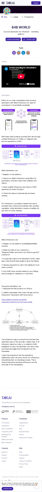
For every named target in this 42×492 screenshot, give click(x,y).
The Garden (5, 423)
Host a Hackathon (7, 429)
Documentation (24, 455)
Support (21, 458)
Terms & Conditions (25, 461)
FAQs (20, 452)
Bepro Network (6, 442)
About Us (4, 452)
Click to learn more (29, 485)
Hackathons (5, 426)
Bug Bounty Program (25, 437)
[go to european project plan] (20, 411)
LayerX (4, 461)
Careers (4, 455)
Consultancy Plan (7, 431)
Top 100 (21, 426)
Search (21, 434)
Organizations (23, 423)
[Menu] (3, 3)
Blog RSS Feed (24, 431)
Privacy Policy (23, 464)
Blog (20, 429)
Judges (15, 17)
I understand (7, 488)
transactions (29, 17)
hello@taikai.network (8, 406)
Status (21, 467)
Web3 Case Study (7, 439)
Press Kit (4, 458)
